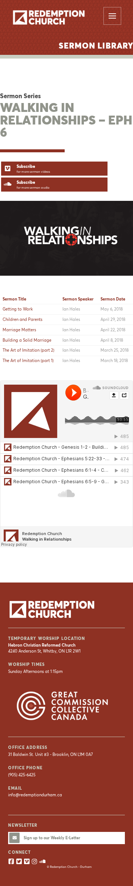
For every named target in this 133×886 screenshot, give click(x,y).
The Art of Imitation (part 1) (28, 360)
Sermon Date (112, 299)
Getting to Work (18, 309)
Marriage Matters (19, 329)
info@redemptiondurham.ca (35, 794)
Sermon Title (14, 299)
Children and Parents (22, 319)
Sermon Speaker (77, 299)
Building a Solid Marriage (27, 340)
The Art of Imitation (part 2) (28, 350)
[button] (112, 16)
